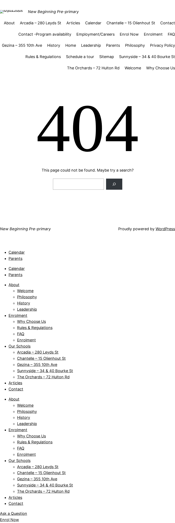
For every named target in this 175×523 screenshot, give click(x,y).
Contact (167, 23)
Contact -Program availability (44, 34)
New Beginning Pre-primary (53, 11)
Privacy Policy (162, 45)
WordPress (165, 229)
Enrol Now (129, 34)
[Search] (114, 184)
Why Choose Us (160, 68)
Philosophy (135, 45)
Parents (113, 45)
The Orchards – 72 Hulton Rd (93, 68)
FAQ (171, 34)
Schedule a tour (80, 56)
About (9, 23)
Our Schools (20, 346)
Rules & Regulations (43, 56)
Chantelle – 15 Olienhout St (130, 23)
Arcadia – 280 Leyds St (40, 23)
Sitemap (106, 56)
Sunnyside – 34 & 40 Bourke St (147, 56)
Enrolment (153, 34)
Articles (73, 23)
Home (70, 45)
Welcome (133, 68)
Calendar (93, 23)
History (53, 45)
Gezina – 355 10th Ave (22, 45)
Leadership (91, 45)
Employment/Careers (95, 34)
